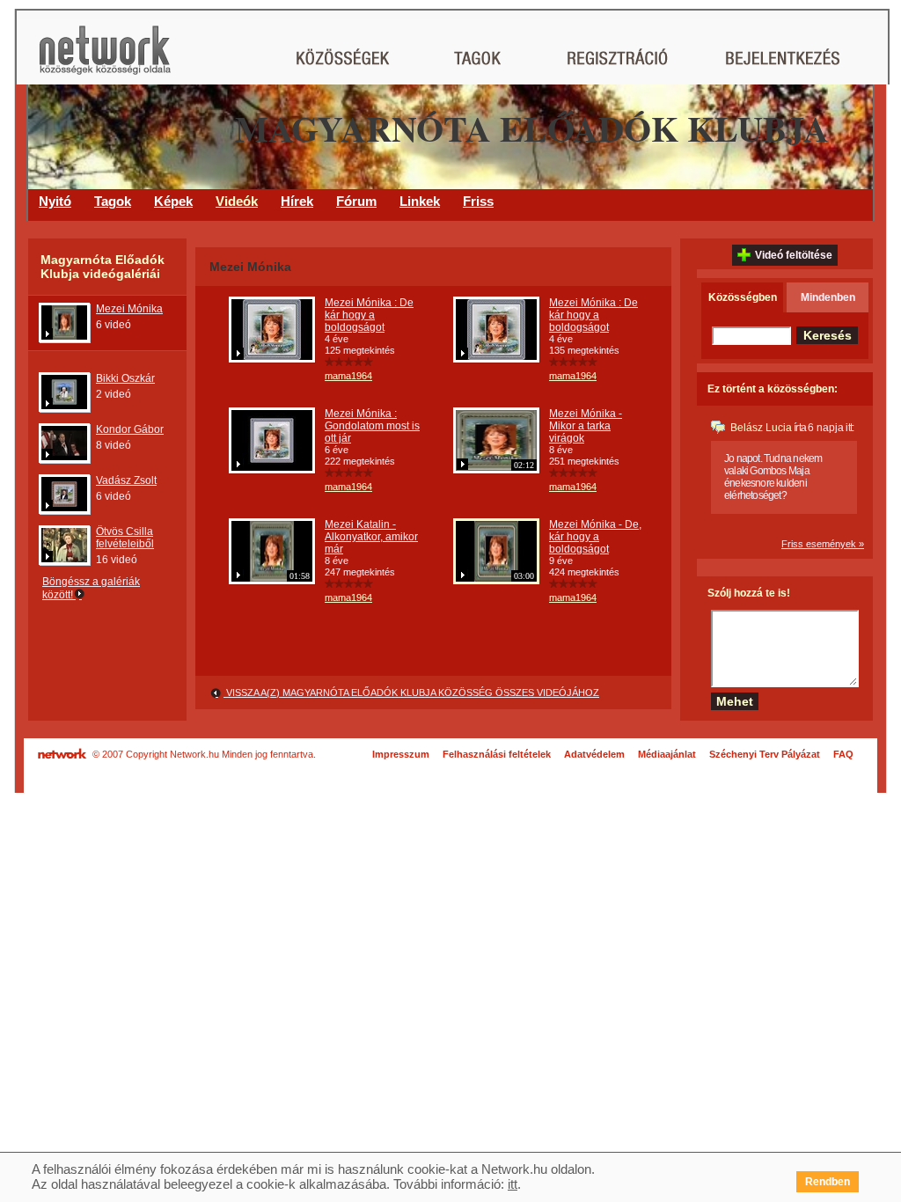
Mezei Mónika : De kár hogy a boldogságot (369, 315)
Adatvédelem (594, 754)
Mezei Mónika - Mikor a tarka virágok (585, 425)
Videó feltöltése (793, 255)
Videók (237, 201)
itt (512, 1183)
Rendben (827, 1182)
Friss (478, 201)
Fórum (356, 201)
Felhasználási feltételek (497, 754)
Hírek (297, 201)
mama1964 (348, 375)
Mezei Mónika (129, 309)
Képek (173, 201)
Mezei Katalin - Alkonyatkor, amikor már (371, 536)
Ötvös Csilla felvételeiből (125, 537)
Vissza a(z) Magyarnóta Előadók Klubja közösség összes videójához (411, 692)
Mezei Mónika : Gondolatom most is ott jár (372, 425)
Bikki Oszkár (125, 378)
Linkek (419, 201)
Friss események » (822, 544)
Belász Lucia (761, 427)
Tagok (112, 201)
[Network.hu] (105, 59)
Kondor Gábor (130, 429)
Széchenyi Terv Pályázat (764, 754)
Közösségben (742, 297)
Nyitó (55, 201)
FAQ (843, 754)
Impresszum (400, 754)
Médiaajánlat (667, 754)
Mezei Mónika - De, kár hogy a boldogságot (595, 536)
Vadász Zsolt (126, 480)
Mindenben (828, 297)
